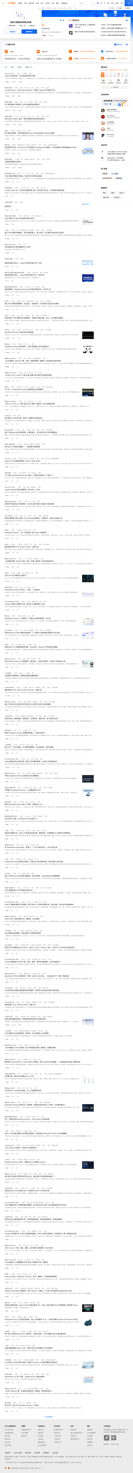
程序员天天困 (8, 587)
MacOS (19, 1274)
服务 (57, 3)
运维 (21, 315)
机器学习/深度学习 (31, 145)
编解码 (32, 444)
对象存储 (34, 702)
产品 (25, 3)
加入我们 (55, 1453)
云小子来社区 (8, 516)
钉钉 (96, 1457)
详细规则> (125, 70)
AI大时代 (116, 197)
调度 (24, 616)
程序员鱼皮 (8, 473)
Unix (25, 102)
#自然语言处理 (107, 178)
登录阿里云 (29, 32)
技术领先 (7, 1436)
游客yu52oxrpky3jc (10, 659)
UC (86, 1457)
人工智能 (24, 73)
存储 (21, 516)
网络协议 (33, 487)
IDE (28, 188)
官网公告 (90, 1439)
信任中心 (90, 1445)
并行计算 (20, 458)
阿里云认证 (57, 1442)
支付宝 (101, 1457)
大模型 (20, 3)
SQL (25, 358)
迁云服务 (90, 1436)
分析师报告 (8, 1445)
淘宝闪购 (7, 1459)
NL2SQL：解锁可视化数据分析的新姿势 (113, 35)
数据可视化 (35, 601)
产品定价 (40, 1439)
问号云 (6, 301)
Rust (31, 1088)
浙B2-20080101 (49, 1462)
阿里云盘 (119, 1457)
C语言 (26, 1045)
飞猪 (66, 1457)
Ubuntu (42, 1388)
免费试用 (40, 1433)
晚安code (7, 344)
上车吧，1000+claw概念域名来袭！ (111, 25)
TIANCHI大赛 (61, 8)
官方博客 (48, 8)
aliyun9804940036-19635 (12, 601)
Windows (19, 130)
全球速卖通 (34, 1457)
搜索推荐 (23, 716)
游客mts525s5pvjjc (10, 973)
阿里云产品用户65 (10, 888)
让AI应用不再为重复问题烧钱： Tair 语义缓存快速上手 (93, 51)
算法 (20, 1360)
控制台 (117, 3)
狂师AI (6, 387)
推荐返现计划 (75, 1439)
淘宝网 (16, 1457)
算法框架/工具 (36, 959)
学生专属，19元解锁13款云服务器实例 (47, 55)
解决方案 (31, 3)
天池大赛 (57, 1439)
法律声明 (7, 1453)
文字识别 (40, 1031)
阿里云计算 (72, 1457)
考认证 (54, 8)
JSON (26, 501)
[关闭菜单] (3, 3)
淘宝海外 (112, 1457)
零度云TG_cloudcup (10, 1174)
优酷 (92, 1457)
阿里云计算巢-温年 (10, 444)
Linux (24, 130)
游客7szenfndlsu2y (10, 244)
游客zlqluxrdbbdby (10, 1102)
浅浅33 (7, 530)
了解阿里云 (64, 3)
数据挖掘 (30, 630)
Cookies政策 (18, 1453)
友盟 (89, 1457)
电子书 (121, 193)
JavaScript (28, 287)
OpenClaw (7, 873)
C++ (35, 401)
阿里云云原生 (8, 88)
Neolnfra (7, 330)
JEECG (7, 1317)
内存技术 (31, 230)
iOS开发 (30, 102)
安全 (33, 88)
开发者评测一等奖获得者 (113, 111)
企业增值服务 (91, 1433)
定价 (42, 3)
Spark (26, 458)
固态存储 (33, 1016)
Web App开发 (22, 473)
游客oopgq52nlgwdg (10, 501)
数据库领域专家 (111, 124)
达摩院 (106, 1457)
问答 (32, 188)
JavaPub (7, 1159)
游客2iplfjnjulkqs (9, 845)
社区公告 (106, 197)
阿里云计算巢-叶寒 (10, 1074)
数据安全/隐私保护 (37, 773)
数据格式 (25, 1059)
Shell (21, 587)
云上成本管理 (42, 1445)
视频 (21, 202)
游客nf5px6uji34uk (10, 773)
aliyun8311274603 (10, 487)
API (33, 116)
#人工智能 (115, 174)
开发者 (14, 145)
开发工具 (23, 188)
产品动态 (40, 1436)
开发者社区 (57, 1436)
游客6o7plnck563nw (10, 358)
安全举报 (37, 1453)
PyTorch (44, 959)
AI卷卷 (6, 1274)
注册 (122, 3)
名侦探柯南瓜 (8, 188)
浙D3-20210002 (76, 1462)
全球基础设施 (9, 1433)
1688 (56, 1457)
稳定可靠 (7, 1439)
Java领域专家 (110, 136)
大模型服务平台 (26, 1430)
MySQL (29, 358)
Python (28, 173)
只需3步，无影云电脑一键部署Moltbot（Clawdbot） (114, 28)
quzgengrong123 (9, 1145)
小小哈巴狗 (8, 673)
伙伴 (52, 3)
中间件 (30, 516)
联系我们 (46, 1453)
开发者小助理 (8, 202)
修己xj (6, 130)
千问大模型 (24, 1433)
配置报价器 (41, 1442)
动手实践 (42, 8)
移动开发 (37, 1288)
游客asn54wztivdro (10, 1059)
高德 (82, 1457)
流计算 (25, 916)
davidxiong (8, 415)
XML (20, 1403)
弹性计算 (26, 444)
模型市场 (24, 1436)
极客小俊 (7, 145)
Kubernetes (27, 88)
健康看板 (90, 1442)
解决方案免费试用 (76, 1433)
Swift (25, 344)
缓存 (28, 487)
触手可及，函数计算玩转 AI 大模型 (14, 55)
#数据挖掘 (119, 178)
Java (35, 373)
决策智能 (37, 687)
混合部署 (38, 945)
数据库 (29, 702)
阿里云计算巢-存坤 (10, 787)
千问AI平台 (22, 1457)
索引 (24, 644)
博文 (30, 73)
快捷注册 (12, 32)
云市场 (47, 3)
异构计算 (37, 444)
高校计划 (73, 1436)
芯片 (27, 1188)
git (29, 344)
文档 (108, 3)
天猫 (28, 1457)
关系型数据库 (37, 358)
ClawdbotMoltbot (9, 430)
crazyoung (8, 458)
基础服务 (90, 1430)
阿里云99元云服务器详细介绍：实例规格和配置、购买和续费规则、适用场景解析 (50, 59)
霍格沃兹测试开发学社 (11, 287)
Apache (31, 1074)
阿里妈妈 (61, 1457)
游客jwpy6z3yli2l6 (10, 1088)
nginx (29, 116)
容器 (26, 1217)
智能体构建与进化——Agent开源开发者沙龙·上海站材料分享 (18, 59)
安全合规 (7, 1442)
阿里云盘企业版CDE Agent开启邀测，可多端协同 (92, 58)
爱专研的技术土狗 (10, 173)
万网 (78, 1457)
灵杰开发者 (8, 1360)
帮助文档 (57, 1433)
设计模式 (38, 1145)
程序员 (21, 673)
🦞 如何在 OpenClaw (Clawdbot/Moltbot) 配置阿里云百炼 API (114, 32)
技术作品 (26, 216)
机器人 (35, 787)
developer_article (9, 73)
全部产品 (40, 1430)
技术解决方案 (58, 1430)
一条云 (6, 230)
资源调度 (25, 1074)
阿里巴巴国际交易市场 (46, 1457)
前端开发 (36, 559)
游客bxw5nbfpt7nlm (10, 1245)
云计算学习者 (8, 716)
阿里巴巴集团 (9, 1457)
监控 (21, 88)
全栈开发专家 (110, 130)
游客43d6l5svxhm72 (10, 1045)
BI (29, 888)
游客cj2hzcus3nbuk (10, 702)
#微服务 (105, 174)
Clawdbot (7, 1331)
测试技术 (32, 387)
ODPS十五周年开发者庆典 (125, 58)
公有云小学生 (8, 1288)
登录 (129, 3)
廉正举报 (28, 1453)
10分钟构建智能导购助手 (121, 51)
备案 (112, 3)
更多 (127, 20)
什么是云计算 (9, 1430)
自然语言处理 (21, 145)
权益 (37, 3)
